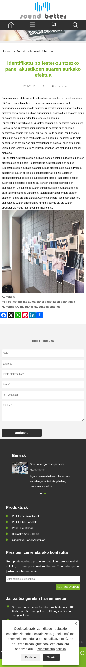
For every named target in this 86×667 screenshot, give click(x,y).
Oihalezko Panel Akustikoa (28, 539)
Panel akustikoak (22, 528)
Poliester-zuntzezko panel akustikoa (62, 98)
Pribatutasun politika (51, 649)
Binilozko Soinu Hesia (25, 534)
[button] (40, 493)
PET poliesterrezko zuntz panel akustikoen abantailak (38, 301)
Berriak (20, 51)
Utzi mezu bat (59, 86)
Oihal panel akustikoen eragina (38, 306)
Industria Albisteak (41, 51)
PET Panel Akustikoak (26, 516)
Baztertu (30, 657)
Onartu (51, 657)
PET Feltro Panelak (24, 522)
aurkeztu (21, 433)
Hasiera (7, 51)
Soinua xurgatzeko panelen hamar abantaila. (47, 464)
